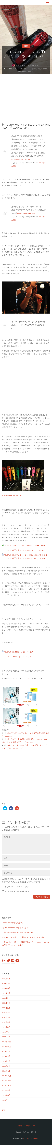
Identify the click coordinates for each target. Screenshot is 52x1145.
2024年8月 (6, 983)
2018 (40, 162)
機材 (26, 46)
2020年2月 (6, 1037)
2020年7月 (6, 1013)
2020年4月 (6, 1027)
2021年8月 (6, 998)
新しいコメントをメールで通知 (17, 887)
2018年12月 (6, 1076)
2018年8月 (6, 1095)
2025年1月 (6, 979)
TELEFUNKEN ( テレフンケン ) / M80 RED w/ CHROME (23, 558)
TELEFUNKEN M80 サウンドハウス (16, 657)
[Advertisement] (26, 101)
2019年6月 (6, 1056)
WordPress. (34, 1138)
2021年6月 (6, 1003)
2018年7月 (6, 1100)
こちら (27, 679)
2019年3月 (6, 1061)
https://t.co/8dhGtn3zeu (26, 213)
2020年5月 (6, 1022)
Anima (25, 1138)
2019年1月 (6, 1071)
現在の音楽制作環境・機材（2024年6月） (18, 932)
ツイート (5, 1110)
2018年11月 (6, 1081)
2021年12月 (6, 993)
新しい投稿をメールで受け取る (17, 891)
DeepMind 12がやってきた (12, 923)
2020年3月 (6, 1032)
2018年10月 (6, 1085)
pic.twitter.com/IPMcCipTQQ (22, 159)
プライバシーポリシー (26, 1126)
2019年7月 (6, 1051)
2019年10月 (6, 1047)
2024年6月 (6, 988)
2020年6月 (6, 1017)
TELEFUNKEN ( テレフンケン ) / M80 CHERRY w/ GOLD (24, 550)
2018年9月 (6, 1090)
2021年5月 (6, 1008)
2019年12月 (6, 1042)
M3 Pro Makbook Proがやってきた (15, 928)
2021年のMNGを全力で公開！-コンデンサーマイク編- (23, 937)
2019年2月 (6, 1066)
